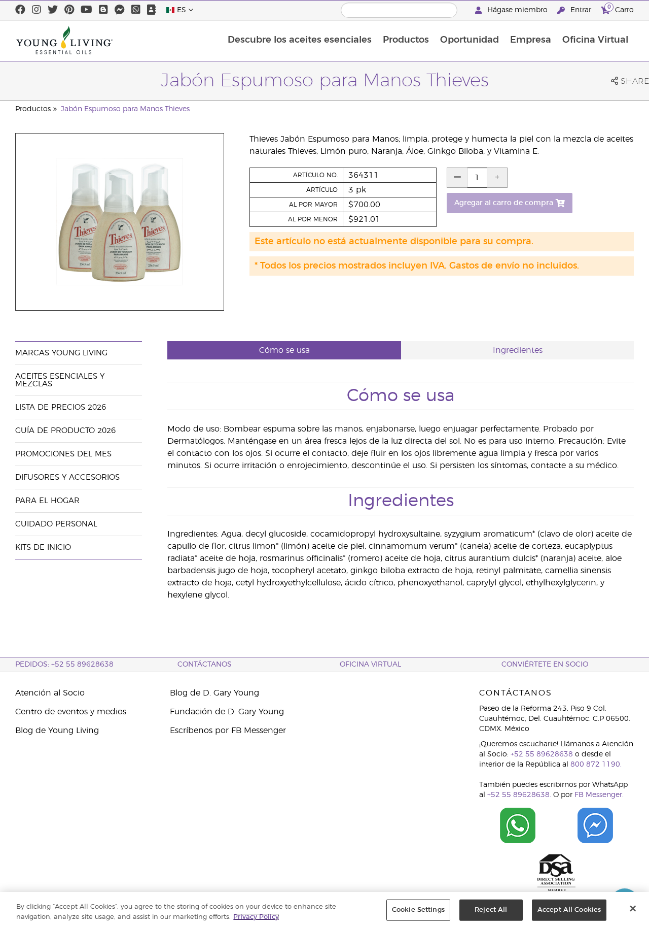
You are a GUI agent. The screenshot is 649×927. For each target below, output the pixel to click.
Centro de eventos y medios (70, 712)
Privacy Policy (256, 916)
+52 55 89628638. (519, 795)
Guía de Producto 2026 (65, 431)
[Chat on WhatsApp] (518, 825)
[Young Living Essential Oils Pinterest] (69, 10)
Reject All (491, 910)
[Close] (633, 909)
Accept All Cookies (569, 910)
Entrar (580, 10)
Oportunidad (469, 40)
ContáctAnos (204, 664)
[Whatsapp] (135, 10)
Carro (620, 8)
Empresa (530, 40)
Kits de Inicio (43, 547)
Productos (406, 40)
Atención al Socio (50, 693)
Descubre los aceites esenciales (300, 40)
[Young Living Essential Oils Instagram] (36, 10)
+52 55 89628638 (542, 754)
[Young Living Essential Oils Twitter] (53, 10)
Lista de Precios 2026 (60, 407)
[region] (324, 909)
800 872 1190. (596, 764)
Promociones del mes (63, 454)
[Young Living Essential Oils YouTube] (86, 10)
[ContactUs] (151, 10)
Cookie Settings (418, 910)
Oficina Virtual (595, 40)
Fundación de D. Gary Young (227, 712)
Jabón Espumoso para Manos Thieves (125, 109)
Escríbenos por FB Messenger (228, 730)
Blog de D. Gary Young (214, 693)
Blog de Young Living (57, 730)
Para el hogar (47, 501)
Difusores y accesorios (67, 477)
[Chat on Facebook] (595, 825)
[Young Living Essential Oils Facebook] (20, 10)
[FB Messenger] (120, 10)
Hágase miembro (517, 10)
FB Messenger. (599, 795)
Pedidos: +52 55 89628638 (64, 664)
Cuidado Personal (56, 524)
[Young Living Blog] (103, 10)
